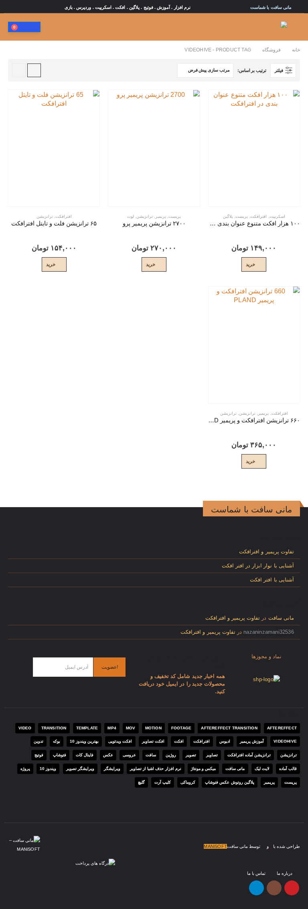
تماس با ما (256, 873)
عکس (108, 755)
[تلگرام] (13, 7)
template (87, 728)
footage (181, 728)
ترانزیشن (144, 216)
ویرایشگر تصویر (80, 768)
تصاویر (212, 755)
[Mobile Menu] (294, 27)
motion (153, 728)
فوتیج (38, 755)
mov (131, 728)
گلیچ (141, 782)
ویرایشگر (112, 768)
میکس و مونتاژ (203, 768)
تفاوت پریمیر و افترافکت (266, 552)
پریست (241, 216)
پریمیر (160, 216)
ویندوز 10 (48, 768)
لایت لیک (262, 768)
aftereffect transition (229, 728)
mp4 (111, 728)
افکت (179, 741)
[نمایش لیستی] (19, 70)
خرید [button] (250, 264)
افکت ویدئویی (120, 741)
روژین (171, 755)
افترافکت (258, 216)
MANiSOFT (215, 846)
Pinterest (291, 887)
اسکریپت (277, 216)
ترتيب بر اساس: (251, 70)
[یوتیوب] (36, 7)
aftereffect (282, 728)
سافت (151, 755)
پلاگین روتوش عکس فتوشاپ (229, 782)
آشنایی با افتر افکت (272, 580)
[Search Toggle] (51, 27)
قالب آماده (288, 768)
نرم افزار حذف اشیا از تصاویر (155, 768)
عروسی (129, 755)
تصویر (191, 755)
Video (25, 728)
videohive (285, 741)
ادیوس (224, 741)
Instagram (274, 887)
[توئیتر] (59, 7)
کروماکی (187, 782)
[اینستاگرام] (25, 7)
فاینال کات (84, 755)
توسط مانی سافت (243, 846)
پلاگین (228, 216)
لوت (130, 216)
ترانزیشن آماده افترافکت (249, 755)
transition (54, 728)
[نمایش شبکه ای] (34, 70)
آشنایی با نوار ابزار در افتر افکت (258, 566)
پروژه (25, 768)
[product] (254, 148)
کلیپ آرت (162, 782)
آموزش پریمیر (252, 741)
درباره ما (284, 873)
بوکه (56, 741)
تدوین (38, 741)
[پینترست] (48, 7)
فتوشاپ (59, 755)
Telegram (256, 887)
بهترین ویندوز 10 (84, 741)
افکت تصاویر (153, 741)
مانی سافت (281, 618)
